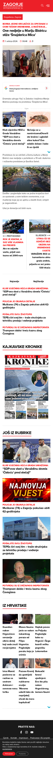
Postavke (22, 754)
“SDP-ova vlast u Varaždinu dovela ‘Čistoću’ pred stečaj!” (26, 291)
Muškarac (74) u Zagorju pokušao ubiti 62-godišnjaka (26, 304)
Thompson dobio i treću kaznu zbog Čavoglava (26, 330)
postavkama (7, 749)
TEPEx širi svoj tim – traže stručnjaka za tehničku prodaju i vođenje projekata (24, 317)
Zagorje (18, 17)
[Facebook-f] (21, 732)
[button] (42, 6)
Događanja (9, 17)
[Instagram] (26, 732)
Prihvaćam (9, 754)
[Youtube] (31, 732)
